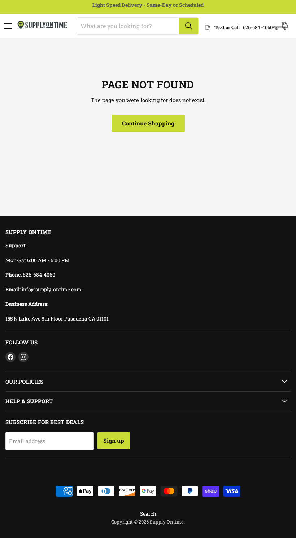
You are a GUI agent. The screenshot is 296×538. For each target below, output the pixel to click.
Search (148, 513)
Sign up (113, 440)
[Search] (188, 26)
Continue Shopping (148, 123)
